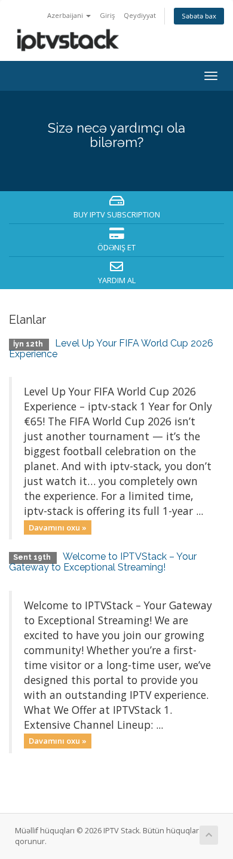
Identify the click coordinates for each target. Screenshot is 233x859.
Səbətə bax (199, 15)
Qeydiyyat (140, 15)
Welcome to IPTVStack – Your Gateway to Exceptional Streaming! (103, 562)
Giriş (107, 15)
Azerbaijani (66, 15)
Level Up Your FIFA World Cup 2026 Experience (111, 349)
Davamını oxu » (58, 526)
